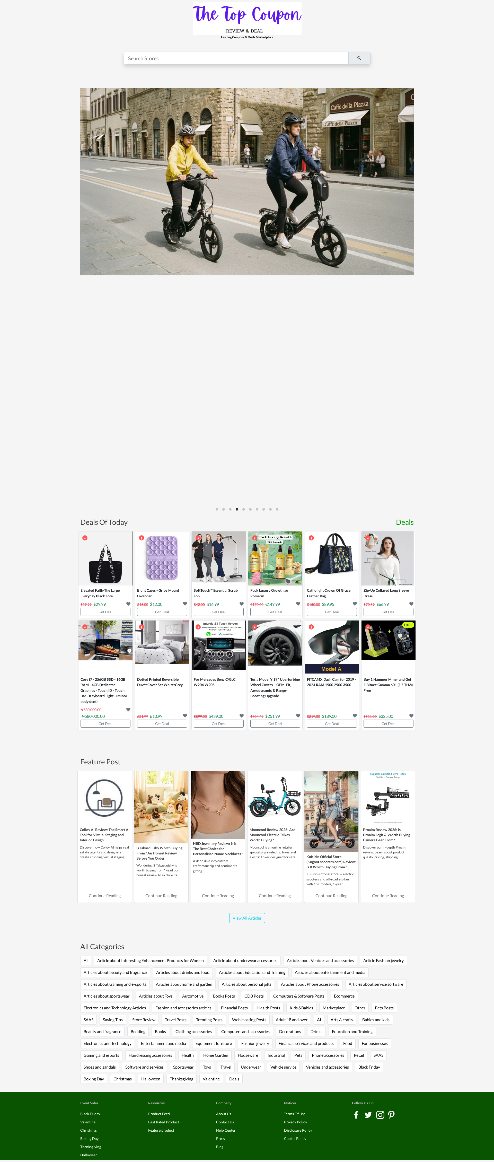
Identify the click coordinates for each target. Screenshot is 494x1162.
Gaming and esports (101, 1055)
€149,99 (272, 604)
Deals (405, 522)
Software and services (144, 1066)
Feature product (161, 1130)
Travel (225, 1066)
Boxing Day (94, 1078)
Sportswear (183, 1066)
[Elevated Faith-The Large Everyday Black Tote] (105, 558)
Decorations (290, 1031)
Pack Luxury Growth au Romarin (269, 593)
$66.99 (382, 604)
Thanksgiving (181, 1078)
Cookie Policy (295, 1138)
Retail (359, 1055)
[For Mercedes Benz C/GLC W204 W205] (219, 648)
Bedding (138, 1031)
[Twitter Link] (368, 1114)
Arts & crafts (342, 1019)
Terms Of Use (294, 1114)
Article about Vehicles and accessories (320, 960)
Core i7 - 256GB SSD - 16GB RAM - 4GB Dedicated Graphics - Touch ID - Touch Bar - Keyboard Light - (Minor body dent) (104, 690)
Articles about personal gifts (246, 984)
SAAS (88, 1019)
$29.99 (99, 604)
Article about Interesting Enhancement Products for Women (150, 960)
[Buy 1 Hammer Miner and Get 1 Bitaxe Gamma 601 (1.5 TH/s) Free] (388, 648)
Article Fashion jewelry (383, 960)
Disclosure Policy (298, 1130)
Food (347, 1043)
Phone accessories (328, 1055)
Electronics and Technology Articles (115, 1007)
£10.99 (156, 716)
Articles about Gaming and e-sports (115, 984)
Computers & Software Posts (298, 995)
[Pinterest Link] (391, 1114)
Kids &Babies (301, 1007)
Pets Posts (384, 1007)
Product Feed (159, 1114)
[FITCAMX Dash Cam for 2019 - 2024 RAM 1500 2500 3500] (332, 648)
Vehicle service (283, 1066)
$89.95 (328, 604)
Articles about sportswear (106, 995)
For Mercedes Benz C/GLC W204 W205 (214, 682)
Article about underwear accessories (245, 960)
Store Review (143, 1019)
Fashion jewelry (255, 1043)
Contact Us (225, 1122)
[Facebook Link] (356, 1114)
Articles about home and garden (184, 984)
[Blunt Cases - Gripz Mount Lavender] (162, 558)
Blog (219, 1146)
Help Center (226, 1130)
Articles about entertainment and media (330, 972)
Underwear (251, 1066)
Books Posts (224, 995)
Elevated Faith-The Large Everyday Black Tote (100, 593)
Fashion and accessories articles (183, 1007)
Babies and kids (376, 1019)
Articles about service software (376, 984)
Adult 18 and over (291, 1019)
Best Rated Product (163, 1122)
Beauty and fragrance (102, 1031)
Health (188, 1055)
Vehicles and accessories (327, 1066)
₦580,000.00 (93, 716)
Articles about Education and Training (252, 972)
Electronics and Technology (107, 1043)
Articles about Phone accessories (310, 984)
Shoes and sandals (100, 1066)
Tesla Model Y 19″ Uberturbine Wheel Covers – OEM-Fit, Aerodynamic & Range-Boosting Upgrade (275, 687)
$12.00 (156, 604)
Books (160, 1031)
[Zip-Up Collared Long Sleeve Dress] (388, 558)
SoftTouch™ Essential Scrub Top (216, 593)
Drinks (316, 1031)
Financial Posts (234, 1007)
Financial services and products (306, 1043)
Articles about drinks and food (182, 972)
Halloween (150, 1078)
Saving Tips (113, 1019)
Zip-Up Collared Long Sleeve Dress (386, 593)
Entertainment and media (163, 1043)
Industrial (276, 1055)
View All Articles (247, 917)
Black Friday (369, 1066)
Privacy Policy (295, 1122)
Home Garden (215, 1055)
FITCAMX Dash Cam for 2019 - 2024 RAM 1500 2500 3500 (331, 682)
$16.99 (213, 604)
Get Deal (105, 612)
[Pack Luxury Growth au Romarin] (275, 558)
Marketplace (334, 1007)
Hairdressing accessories (150, 1055)
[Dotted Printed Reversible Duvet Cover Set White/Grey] (162, 648)
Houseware (248, 1055)
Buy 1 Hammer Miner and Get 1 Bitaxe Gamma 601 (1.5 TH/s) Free (388, 685)
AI (86, 960)
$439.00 (216, 716)
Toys (207, 1066)
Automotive (193, 995)
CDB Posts (254, 995)
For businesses (375, 1043)
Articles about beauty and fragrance (115, 972)
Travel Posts (176, 1019)
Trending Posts (209, 1019)
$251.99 (272, 716)
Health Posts (268, 1007)
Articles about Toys (156, 995)
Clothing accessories (193, 1031)
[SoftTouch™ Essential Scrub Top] (219, 558)
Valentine (211, 1078)
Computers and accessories (245, 1031)
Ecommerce (344, 995)
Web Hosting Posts (249, 1019)
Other (360, 1007)
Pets (298, 1055)
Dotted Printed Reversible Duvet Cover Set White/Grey (160, 682)
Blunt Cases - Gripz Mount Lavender (158, 593)
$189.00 (329, 716)
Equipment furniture (214, 1043)
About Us (223, 1114)
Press (220, 1138)
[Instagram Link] (380, 1114)
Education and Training (352, 1031)
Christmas (122, 1078)
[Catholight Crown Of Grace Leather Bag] (332, 558)
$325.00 (385, 716)
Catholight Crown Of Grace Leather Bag (328, 593)
